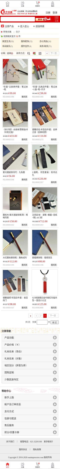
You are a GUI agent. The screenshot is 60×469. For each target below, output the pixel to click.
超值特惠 (40, 26)
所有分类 (7, 32)
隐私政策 (37, 449)
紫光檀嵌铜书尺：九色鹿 (14, 172)
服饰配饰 (25, 41)
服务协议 (23, 449)
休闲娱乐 (6, 46)
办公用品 (44, 41)
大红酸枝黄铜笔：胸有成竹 (15, 258)
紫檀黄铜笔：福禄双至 (42, 258)
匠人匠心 (24, 26)
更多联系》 (49, 441)
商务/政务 (44, 46)
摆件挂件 (25, 46)
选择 (9, 53)
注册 (48, 12)
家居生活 (6, 41)
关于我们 (10, 441)
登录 (55, 12)
